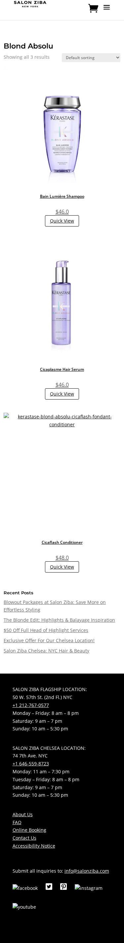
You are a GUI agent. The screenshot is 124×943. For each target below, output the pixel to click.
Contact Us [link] (24, 838)
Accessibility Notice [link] (34, 846)
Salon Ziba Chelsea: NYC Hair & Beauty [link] (46, 650)
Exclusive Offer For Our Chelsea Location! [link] (49, 640)
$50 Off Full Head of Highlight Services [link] (46, 630)
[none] (107, 11)
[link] (30, 4)
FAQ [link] (17, 822)
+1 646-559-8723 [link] (31, 763)
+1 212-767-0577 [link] (31, 705)
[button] (107, 11)
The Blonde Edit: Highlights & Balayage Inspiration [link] (59, 620)
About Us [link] (23, 814)
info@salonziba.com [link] (86, 871)
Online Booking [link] (29, 830)
